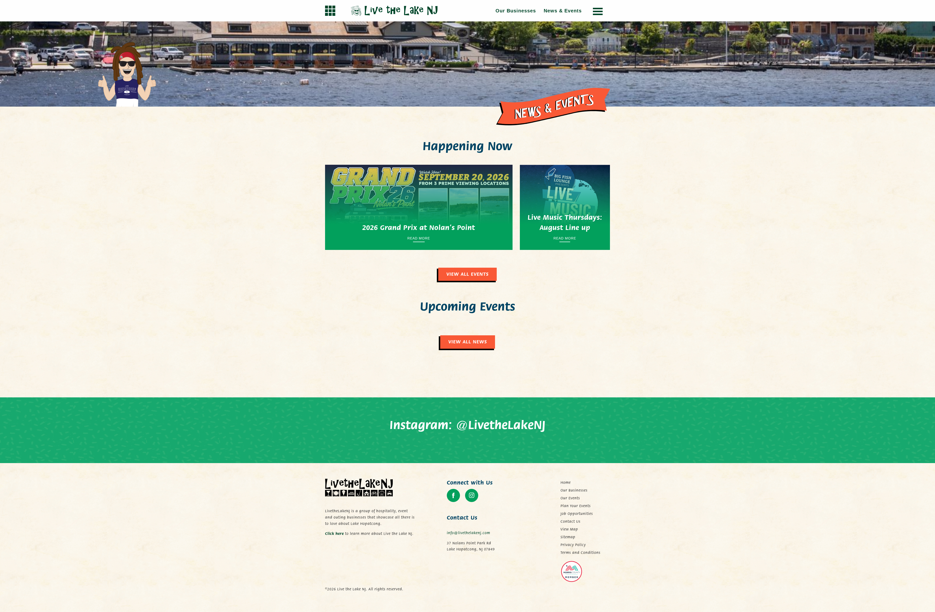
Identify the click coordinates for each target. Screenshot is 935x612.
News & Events (563, 10)
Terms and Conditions (580, 552)
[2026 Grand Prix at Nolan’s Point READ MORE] (419, 207)
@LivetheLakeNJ (501, 425)
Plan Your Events (576, 506)
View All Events (467, 274)
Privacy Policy (573, 545)
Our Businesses (516, 10)
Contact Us (570, 521)
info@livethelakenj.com (468, 533)
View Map (569, 529)
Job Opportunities (577, 514)
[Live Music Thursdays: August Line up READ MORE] (565, 207)
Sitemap (568, 537)
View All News (467, 342)
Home (566, 482)
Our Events (570, 498)
